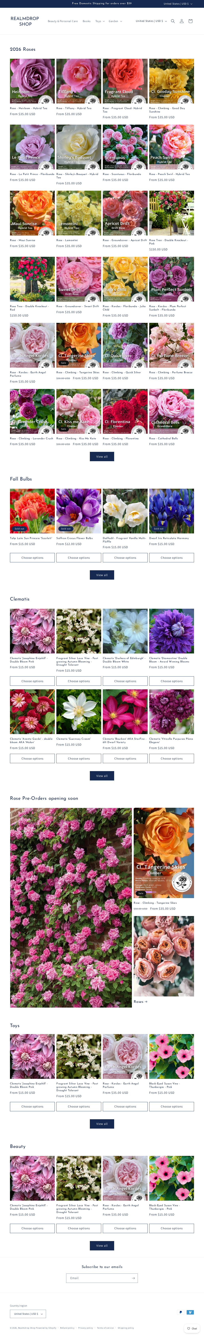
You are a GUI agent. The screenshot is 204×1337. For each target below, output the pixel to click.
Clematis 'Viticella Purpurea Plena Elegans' (171, 741)
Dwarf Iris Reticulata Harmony (169, 538)
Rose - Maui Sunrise (22, 240)
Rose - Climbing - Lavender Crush (31, 438)
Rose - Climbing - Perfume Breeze (170, 372)
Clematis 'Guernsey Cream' (73, 739)
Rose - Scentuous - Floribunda (122, 174)
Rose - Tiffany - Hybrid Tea (73, 108)
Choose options (32, 558)
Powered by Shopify (46, 1327)
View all (102, 456)
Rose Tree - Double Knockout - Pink (168, 242)
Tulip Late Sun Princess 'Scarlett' (31, 538)
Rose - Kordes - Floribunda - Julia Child (124, 308)
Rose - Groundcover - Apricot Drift (125, 240)
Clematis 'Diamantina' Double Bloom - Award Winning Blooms (169, 660)
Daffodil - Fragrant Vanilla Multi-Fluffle (124, 540)
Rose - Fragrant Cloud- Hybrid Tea (122, 110)
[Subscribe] (133, 1278)
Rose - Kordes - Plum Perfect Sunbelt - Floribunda (167, 308)
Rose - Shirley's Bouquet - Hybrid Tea (77, 176)
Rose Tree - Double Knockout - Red (29, 308)
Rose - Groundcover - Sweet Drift (77, 306)
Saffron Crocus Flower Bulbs (74, 538)
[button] (99, 21)
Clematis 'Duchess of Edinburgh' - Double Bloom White (124, 660)
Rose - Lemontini (67, 240)
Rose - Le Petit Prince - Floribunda (32, 174)
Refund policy (67, 1327)
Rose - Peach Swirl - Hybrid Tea (169, 174)
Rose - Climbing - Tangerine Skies (77, 372)
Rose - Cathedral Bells (163, 438)
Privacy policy (85, 1327)
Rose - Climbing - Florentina (121, 438)
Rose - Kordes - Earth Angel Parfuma (28, 374)
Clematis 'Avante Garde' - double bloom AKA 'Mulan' (31, 741)
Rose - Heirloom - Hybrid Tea (28, 108)
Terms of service (105, 1327)
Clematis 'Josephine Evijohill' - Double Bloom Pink (29, 660)
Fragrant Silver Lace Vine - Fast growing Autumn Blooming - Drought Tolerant (77, 661)
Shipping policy (126, 1327)
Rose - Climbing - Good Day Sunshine (167, 110)
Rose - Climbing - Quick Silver (122, 372)
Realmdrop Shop (26, 1327)
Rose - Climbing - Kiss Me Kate (76, 438)
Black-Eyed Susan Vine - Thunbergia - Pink (164, 1085)
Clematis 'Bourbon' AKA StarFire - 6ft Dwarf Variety (125, 741)
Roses (138, 1002)
